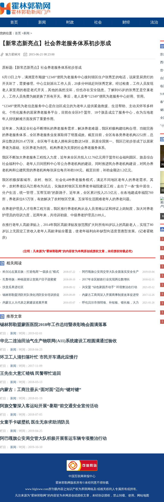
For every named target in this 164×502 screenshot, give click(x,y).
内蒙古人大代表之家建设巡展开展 (25, 302)
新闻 (42, 22)
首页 (14, 22)
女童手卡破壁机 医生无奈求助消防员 (34, 422)
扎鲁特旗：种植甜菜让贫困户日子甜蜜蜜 (29, 279)
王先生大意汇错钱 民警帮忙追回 (30, 373)
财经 (126, 22)
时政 (70, 22)
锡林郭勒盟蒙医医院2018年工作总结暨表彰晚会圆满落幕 (53, 324)
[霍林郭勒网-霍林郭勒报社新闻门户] (25, 13)
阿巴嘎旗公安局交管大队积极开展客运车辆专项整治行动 (53, 438)
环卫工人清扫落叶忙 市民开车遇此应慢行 (39, 357)
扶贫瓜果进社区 (13, 287)
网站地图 (143, 495)
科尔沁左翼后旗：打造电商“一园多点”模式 (31, 271)
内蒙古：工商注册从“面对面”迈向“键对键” (40, 389)
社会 (98, 22)
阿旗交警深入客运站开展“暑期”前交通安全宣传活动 (49, 405)
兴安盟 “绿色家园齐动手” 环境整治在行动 (109, 287)
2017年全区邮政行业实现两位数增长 (106, 279)
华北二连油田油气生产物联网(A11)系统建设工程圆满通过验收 (58, 340)
